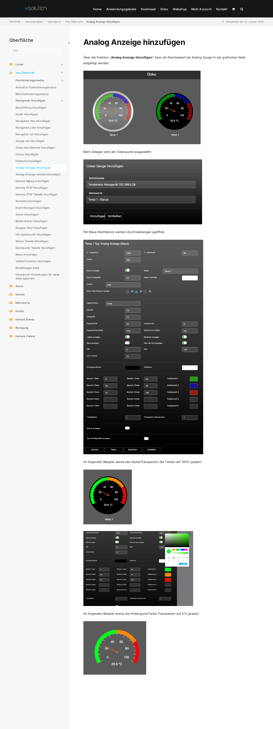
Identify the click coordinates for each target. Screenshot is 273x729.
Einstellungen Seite (27, 267)
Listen (19, 64)
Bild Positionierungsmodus (32, 94)
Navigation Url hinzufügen (32, 134)
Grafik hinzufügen (27, 114)
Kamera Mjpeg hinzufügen (32, 181)
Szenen (20, 294)
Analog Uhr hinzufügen (30, 140)
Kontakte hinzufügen (29, 201)
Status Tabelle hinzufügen (32, 241)
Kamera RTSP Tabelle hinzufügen (36, 194)
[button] (241, 8)
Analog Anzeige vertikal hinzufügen (38, 174)
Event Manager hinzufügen (33, 207)
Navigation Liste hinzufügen (33, 127)
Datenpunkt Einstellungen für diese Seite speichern (37, 276)
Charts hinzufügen (27, 154)
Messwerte (22, 302)
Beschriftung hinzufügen (31, 107)
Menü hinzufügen (27, 254)
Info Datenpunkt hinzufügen (33, 234)
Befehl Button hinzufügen (31, 221)
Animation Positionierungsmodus (36, 87)
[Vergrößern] (195, 77)
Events (19, 311)
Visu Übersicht (24, 72)
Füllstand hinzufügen (29, 161)
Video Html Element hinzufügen (35, 147)
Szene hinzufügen (27, 214)
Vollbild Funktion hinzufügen (33, 261)
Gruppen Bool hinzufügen (32, 227)
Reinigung (21, 327)
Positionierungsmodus (30, 80)
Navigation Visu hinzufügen (33, 120)
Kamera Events (25, 319)
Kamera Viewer (25, 336)
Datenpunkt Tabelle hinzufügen (35, 247)
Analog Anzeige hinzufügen (33, 167)
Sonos (19, 286)
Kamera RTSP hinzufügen (32, 187)
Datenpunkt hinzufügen (30, 100)
